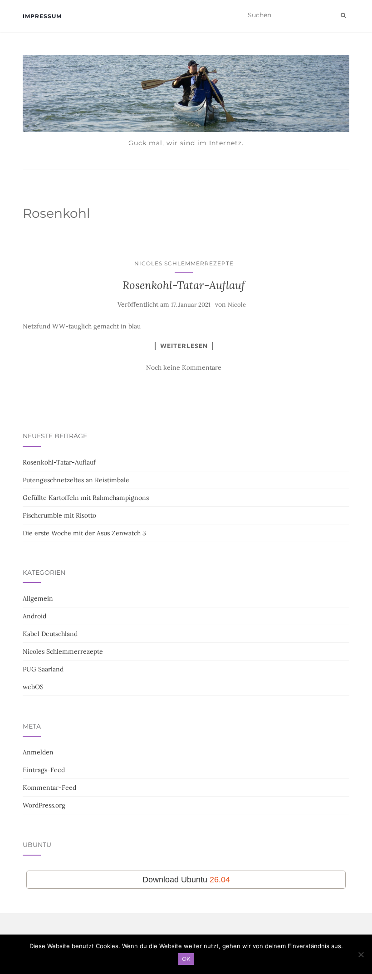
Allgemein (38, 598)
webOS (33, 687)
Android (34, 616)
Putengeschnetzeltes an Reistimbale (76, 480)
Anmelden (38, 752)
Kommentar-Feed (49, 787)
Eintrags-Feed (44, 770)
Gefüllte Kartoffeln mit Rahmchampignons (86, 498)
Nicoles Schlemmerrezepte (184, 263)
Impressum (42, 16)
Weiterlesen (184, 345)
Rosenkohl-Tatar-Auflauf (183, 285)
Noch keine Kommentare (183, 367)
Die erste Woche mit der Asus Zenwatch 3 (84, 533)
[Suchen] (343, 15)
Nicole (237, 304)
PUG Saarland (43, 669)
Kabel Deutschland (50, 634)
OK (186, 958)
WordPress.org (44, 805)
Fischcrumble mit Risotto (59, 515)
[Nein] (360, 954)
